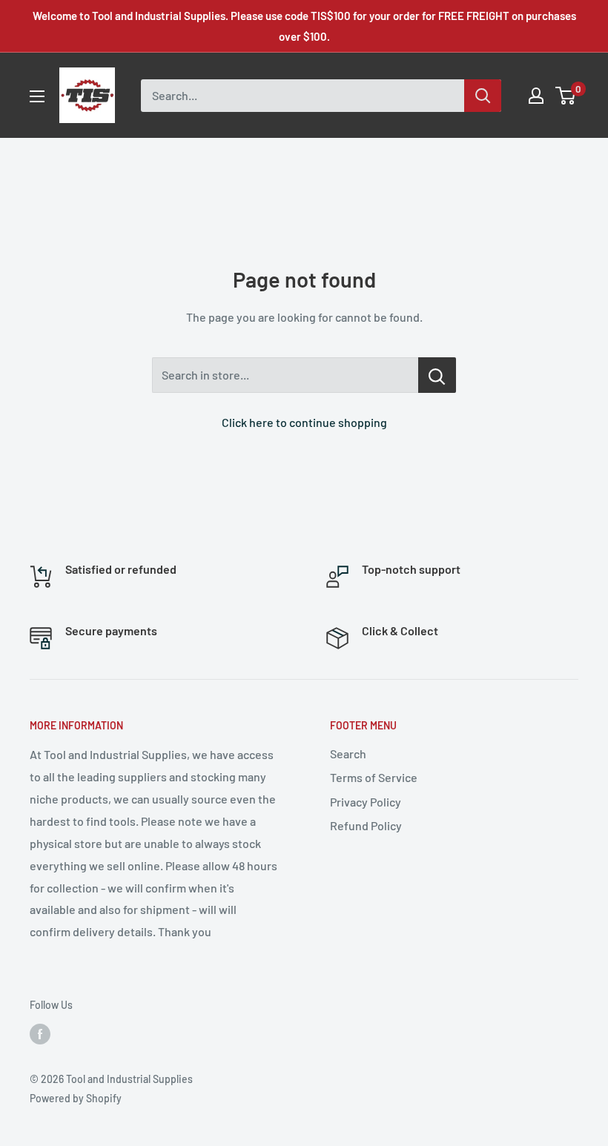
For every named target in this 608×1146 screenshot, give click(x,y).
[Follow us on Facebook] (40, 1034)
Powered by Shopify (76, 1098)
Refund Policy (366, 825)
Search (348, 753)
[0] (566, 96)
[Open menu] (37, 96)
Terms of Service (373, 777)
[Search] (482, 95)
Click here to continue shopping (304, 422)
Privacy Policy (365, 802)
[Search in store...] (437, 375)
